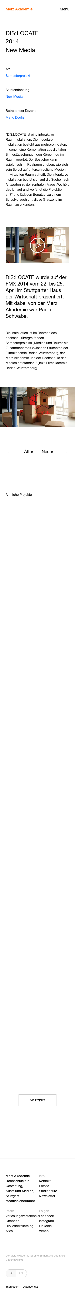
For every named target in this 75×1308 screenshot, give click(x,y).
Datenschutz (30, 1286)
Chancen (12, 1221)
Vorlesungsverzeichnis (22, 1216)
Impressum (12, 1286)
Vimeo (44, 1231)
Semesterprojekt (18, 76)
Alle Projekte (37, 1100)
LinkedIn (45, 1226)
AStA (9, 1231)
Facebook (46, 1216)
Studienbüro (48, 1191)
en (20, 1273)
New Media (14, 97)
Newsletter (47, 1196)
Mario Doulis (15, 117)
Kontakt (45, 1181)
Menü (64, 9)
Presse (44, 1186)
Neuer (47, 452)
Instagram (46, 1221)
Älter (28, 452)
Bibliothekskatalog (19, 1226)
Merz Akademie (19, 9)
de (11, 1273)
